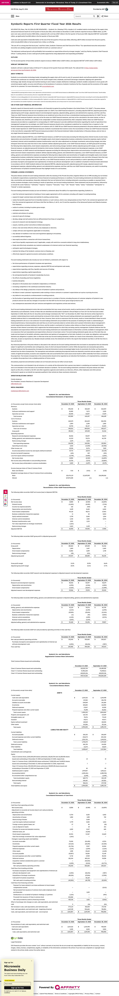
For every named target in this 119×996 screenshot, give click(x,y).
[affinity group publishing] (5, 500)
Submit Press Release (46, 993)
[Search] (94, 16)
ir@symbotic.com (16, 384)
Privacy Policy (89, 993)
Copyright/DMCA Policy (75, 993)
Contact (97, 993)
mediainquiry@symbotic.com (20, 391)
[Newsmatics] (5, 504)
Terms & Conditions (61, 993)
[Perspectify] (5, 496)
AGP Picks (5, 2)
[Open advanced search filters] (98, 16)
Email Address (9, 980)
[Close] (31, 961)
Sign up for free (17, 988)
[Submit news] (5, 492)
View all (115, 2)
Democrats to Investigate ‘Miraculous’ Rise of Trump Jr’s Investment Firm (64, 2)
